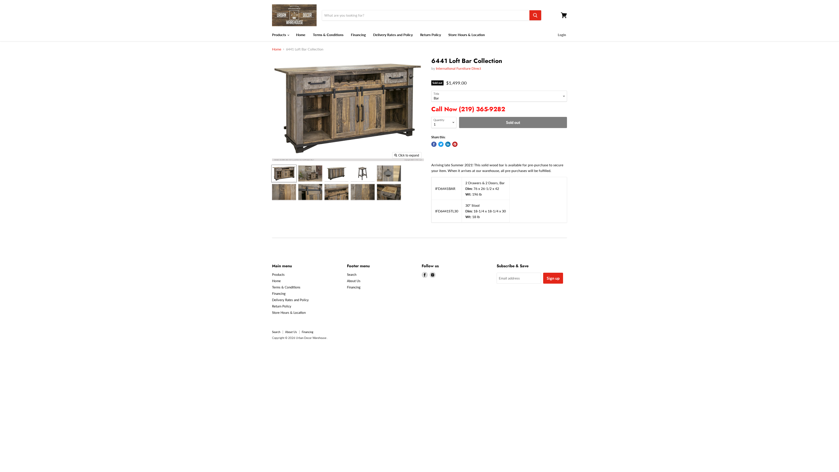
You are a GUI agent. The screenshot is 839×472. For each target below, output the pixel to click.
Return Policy (430, 35)
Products (279, 35)
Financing (358, 35)
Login (562, 35)
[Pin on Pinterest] (455, 144)
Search (351, 274)
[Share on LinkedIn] (448, 144)
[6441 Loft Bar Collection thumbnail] (284, 173)
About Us (354, 281)
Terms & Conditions (328, 35)
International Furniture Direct (458, 68)
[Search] (535, 15)
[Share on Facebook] (434, 144)
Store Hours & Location (466, 35)
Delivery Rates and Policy (393, 35)
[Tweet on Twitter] (441, 144)
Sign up (553, 278)
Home (300, 35)
